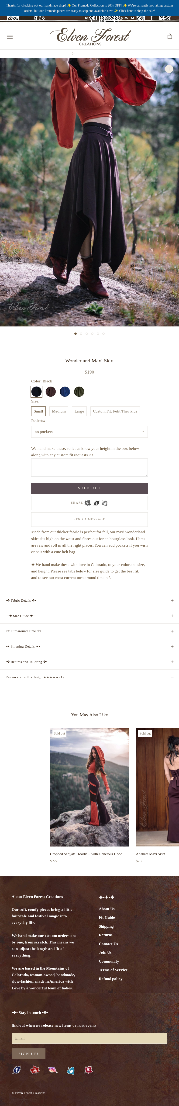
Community (109, 961)
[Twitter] (104, 501)
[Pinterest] (87, 501)
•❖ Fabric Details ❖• (21, 600)
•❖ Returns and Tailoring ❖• (26, 662)
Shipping (106, 926)
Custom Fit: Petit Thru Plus (115, 411)
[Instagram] (53, 1070)
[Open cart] (170, 36)
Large (79, 411)
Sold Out (89, 488)
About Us (107, 909)
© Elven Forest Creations (28, 1093)
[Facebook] (96, 501)
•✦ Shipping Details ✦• (23, 646)
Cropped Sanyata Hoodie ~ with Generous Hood (86, 854)
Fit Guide (107, 917)
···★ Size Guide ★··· (21, 616)
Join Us (105, 952)
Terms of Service (113, 970)
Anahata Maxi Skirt (150, 854)
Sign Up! (28, 1054)
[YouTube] (35, 1070)
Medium (59, 411)
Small (38, 411)
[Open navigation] (10, 36)
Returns (106, 935)
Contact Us (108, 944)
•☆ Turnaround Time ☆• (23, 631)
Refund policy (111, 979)
